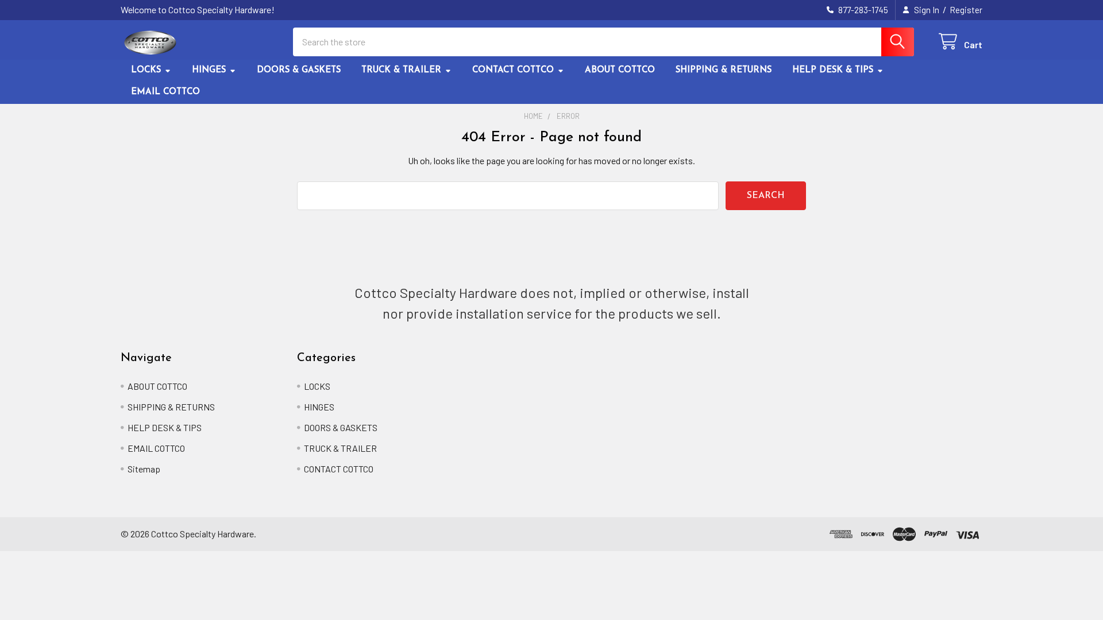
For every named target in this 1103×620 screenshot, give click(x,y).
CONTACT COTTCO (513, 70)
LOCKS (146, 70)
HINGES (209, 70)
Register (966, 10)
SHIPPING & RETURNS (724, 70)
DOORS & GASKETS (299, 70)
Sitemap (144, 468)
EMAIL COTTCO (165, 92)
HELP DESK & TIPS (832, 70)
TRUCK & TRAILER (401, 70)
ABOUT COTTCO (620, 70)
